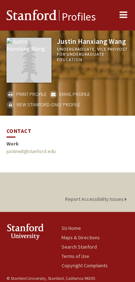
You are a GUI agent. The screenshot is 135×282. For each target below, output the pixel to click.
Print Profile (31, 94)
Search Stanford (79, 247)
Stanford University (34, 231)
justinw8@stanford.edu (31, 151)
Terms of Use (75, 256)
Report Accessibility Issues (95, 199)
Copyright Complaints (85, 265)
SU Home (71, 228)
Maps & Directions (81, 237)
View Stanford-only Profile (47, 104)
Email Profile (74, 94)
